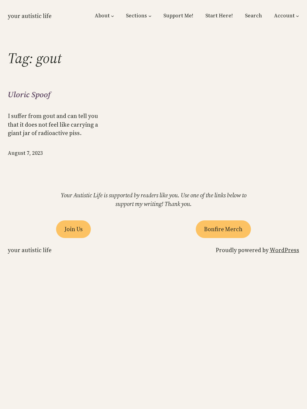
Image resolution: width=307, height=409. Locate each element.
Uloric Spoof (29, 95)
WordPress (284, 250)
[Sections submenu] (149, 15)
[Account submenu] (297, 15)
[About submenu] (112, 15)
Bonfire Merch (223, 229)
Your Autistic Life (30, 16)
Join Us (73, 229)
